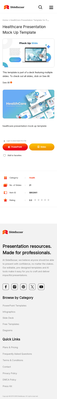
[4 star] (45, 200)
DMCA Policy (9, 379)
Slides (43, 147)
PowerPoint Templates (14, 305)
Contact (7, 366)
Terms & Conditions (13, 360)
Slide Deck (8, 318)
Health (32, 178)
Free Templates (11, 324)
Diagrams (7, 330)
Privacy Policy (10, 373)
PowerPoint (16, 147)
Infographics (9, 311)
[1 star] (35, 200)
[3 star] (42, 200)
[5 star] (48, 200)
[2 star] (38, 200)
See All (6, 82)
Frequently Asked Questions (17, 354)
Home (5, 20)
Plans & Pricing (10, 347)
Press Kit (7, 386)
